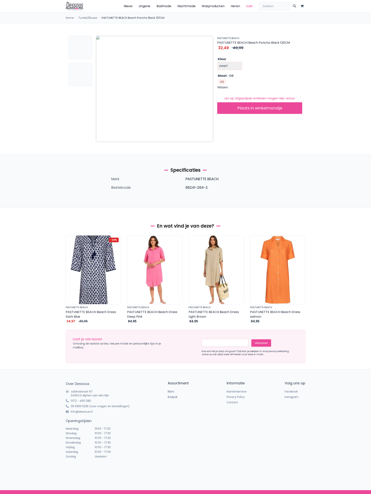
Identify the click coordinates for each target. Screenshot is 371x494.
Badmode (164, 6)
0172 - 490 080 (81, 401)
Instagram (292, 397)
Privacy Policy (236, 397)
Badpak (173, 397)
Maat (222, 75)
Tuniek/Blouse (87, 18)
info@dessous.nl (82, 412)
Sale (249, 6)
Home (70, 18)
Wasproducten (213, 6)
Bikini (171, 391)
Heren (235, 6)
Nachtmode (186, 6)
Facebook (291, 391)
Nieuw (128, 6)
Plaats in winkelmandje (259, 108)
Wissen (222, 87)
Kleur (222, 59)
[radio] (222, 81)
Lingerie (144, 6)
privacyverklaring (278, 351)
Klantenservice (237, 391)
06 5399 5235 (79, 406)
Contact (232, 402)
